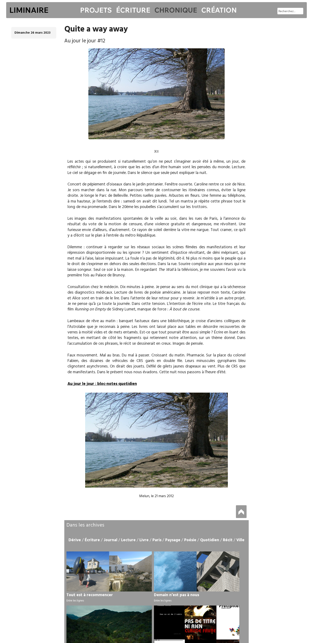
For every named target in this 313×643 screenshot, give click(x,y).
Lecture (128, 540)
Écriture (133, 10)
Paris (156, 540)
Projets (96, 10)
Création (219, 10)
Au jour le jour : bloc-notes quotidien (102, 384)
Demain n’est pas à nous (176, 595)
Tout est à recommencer (89, 595)
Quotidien (209, 540)
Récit (228, 540)
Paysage (172, 540)
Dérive (75, 540)
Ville (240, 540)
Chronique (175, 10)
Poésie (190, 540)
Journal (110, 540)
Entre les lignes (75, 601)
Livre (144, 540)
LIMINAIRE (28, 10)
